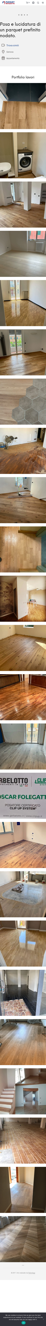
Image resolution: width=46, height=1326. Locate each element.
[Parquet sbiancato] (23, 254)
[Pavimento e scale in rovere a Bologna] (23, 1091)
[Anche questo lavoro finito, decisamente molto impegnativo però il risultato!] (23, 402)
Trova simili (12, 45)
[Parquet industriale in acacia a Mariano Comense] (23, 1141)
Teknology (31, 1273)
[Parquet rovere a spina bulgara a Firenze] (23, 1239)
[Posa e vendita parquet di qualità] (23, 106)
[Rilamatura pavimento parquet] (23, 944)
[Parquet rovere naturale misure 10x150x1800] (23, 845)
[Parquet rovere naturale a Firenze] (23, 1190)
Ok (23, 1323)
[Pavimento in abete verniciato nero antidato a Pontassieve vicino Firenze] (23, 993)
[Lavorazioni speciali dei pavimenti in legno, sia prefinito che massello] (23, 894)
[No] (43, 1319)
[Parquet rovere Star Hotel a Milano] (23, 1042)
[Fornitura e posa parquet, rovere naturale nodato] (23, 352)
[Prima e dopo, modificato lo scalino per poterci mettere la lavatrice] (23, 155)
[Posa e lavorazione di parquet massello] (23, 697)
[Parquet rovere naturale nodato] (23, 648)
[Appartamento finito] (23, 599)
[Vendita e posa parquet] (23, 205)
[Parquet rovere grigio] (23, 746)
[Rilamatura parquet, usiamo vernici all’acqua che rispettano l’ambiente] (23, 303)
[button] (28, 2)
